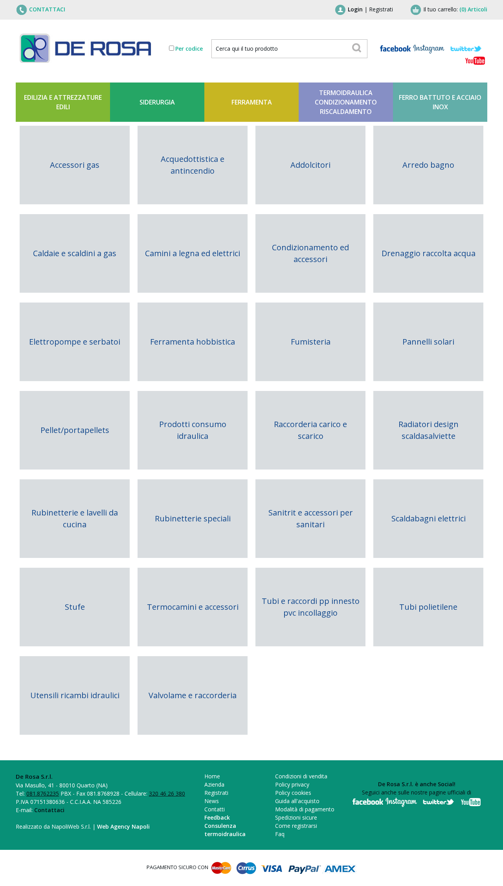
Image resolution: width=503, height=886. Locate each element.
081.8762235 (42, 793)
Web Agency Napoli (123, 826)
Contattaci (49, 810)
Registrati (381, 9)
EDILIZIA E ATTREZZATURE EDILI (63, 102)
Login (355, 9)
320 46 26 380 (167, 793)
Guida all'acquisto (297, 801)
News (211, 801)
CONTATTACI (47, 9)
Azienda (214, 784)
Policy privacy (292, 784)
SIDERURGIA (157, 102)
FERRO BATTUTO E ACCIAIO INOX (440, 102)
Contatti (214, 809)
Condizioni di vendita (301, 776)
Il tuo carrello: (455, 9)
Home (212, 776)
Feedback (217, 817)
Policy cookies (293, 792)
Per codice (189, 48)
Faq (280, 834)
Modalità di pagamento (304, 809)
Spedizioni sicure (296, 817)
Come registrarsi (296, 825)
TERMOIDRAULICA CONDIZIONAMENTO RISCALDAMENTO (346, 102)
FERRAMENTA (251, 102)
